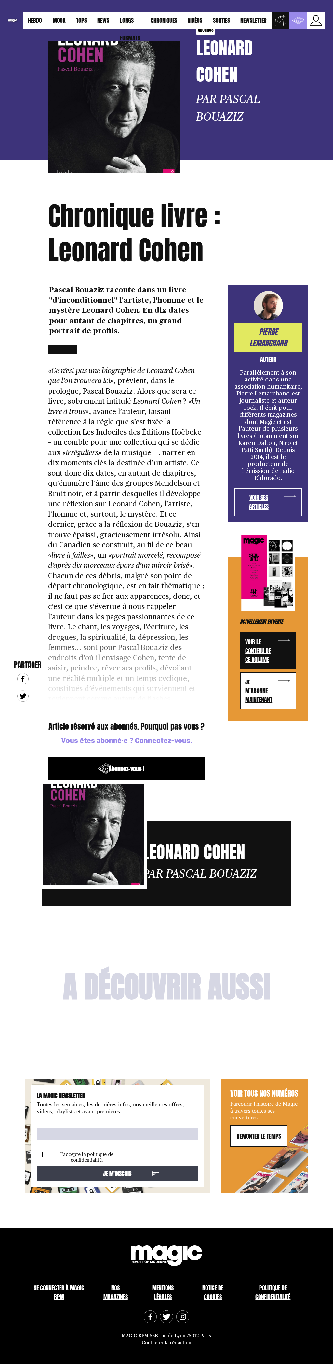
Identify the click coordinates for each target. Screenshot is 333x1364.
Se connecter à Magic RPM (59, 1292)
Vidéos (195, 20)
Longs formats (130, 22)
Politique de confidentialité (272, 1292)
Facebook (23, 678)
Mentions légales (163, 1292)
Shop (280, 20)
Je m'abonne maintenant (258, 691)
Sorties (221, 20)
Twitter (23, 696)
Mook (59, 20)
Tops (81, 20)
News (103, 20)
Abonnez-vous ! (126, 768)
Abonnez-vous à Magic (298, 20)
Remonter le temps (259, 1136)
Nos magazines (115, 1292)
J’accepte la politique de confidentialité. (86, 1157)
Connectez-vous (162, 740)
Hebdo (35, 20)
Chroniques (164, 20)
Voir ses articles (259, 502)
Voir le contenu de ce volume (258, 651)
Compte (316, 20)
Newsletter (253, 20)
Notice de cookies (212, 1292)
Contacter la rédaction (166, 1343)
